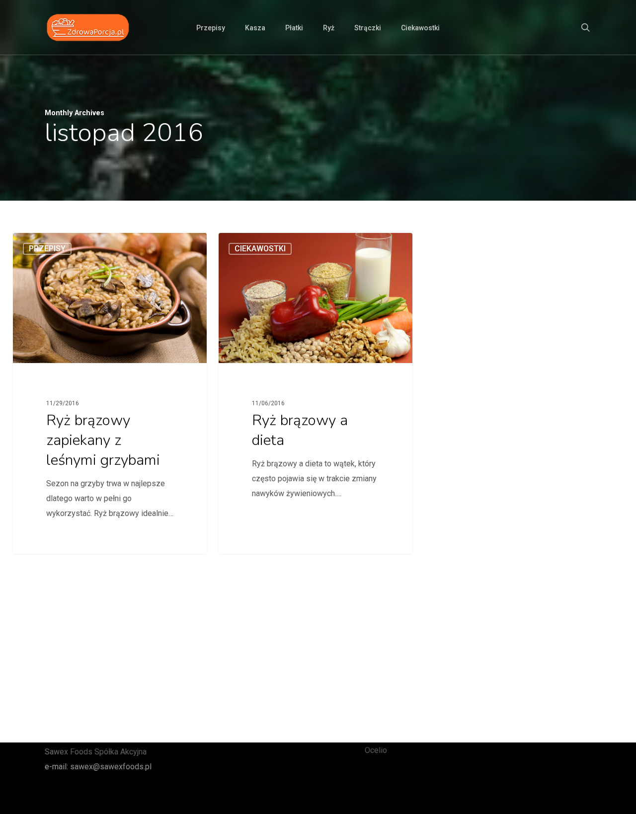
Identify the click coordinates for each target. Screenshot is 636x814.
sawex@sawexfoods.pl (111, 766)
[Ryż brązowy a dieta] (315, 393)
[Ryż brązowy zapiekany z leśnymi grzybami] (109, 393)
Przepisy (47, 248)
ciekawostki (260, 248)
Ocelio (376, 750)
